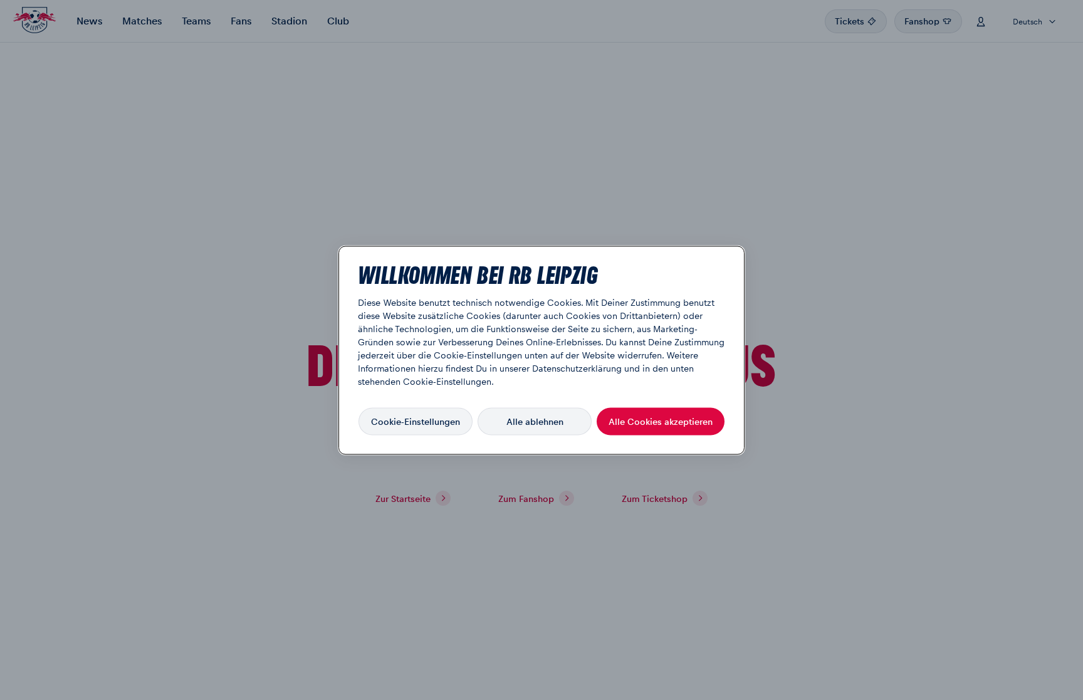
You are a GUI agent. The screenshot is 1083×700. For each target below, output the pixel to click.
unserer (515, 367)
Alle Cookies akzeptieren (661, 421)
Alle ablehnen (534, 421)
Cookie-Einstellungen (415, 421)
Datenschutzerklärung (577, 367)
